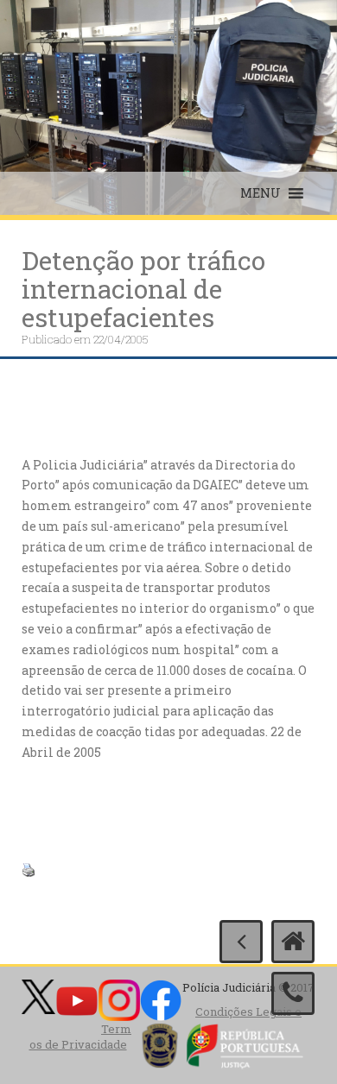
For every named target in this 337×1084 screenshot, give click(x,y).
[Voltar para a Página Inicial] (293, 941)
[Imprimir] (28, 868)
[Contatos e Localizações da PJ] (293, 993)
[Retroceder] (241, 941)
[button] (260, 193)
